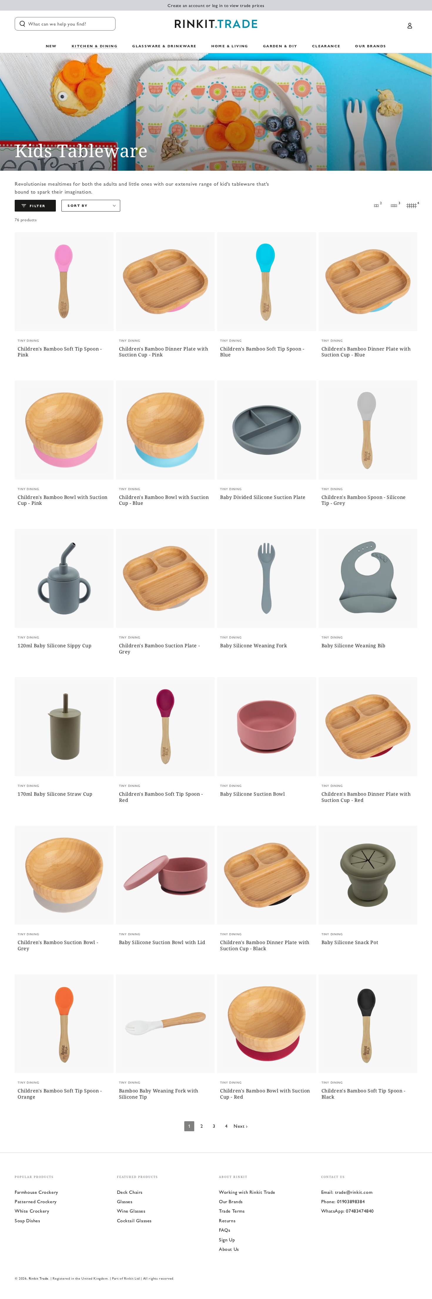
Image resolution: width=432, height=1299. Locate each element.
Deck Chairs (130, 1192)
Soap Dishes (27, 1220)
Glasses (125, 1201)
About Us (229, 1249)
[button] (65, 23)
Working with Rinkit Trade (247, 1192)
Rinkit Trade (38, 1278)
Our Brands (231, 1201)
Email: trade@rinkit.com (347, 1192)
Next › (241, 1125)
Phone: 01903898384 (343, 1201)
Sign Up (227, 1239)
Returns (227, 1220)
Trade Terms (232, 1210)
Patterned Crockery (36, 1201)
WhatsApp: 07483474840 (347, 1210)
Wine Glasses (131, 1210)
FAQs (224, 1229)
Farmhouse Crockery (36, 1192)
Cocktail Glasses (134, 1220)
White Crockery (32, 1210)
